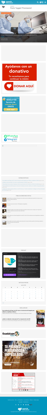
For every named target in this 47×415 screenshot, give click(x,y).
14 (29, 293)
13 (23, 293)
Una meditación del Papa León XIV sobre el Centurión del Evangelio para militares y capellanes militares (20, 180)
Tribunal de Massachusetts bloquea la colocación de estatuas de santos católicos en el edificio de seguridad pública (23, 185)
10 (5, 293)
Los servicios (26, 399)
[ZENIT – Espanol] (13, 2)
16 (41, 293)
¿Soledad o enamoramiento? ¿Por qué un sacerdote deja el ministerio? (15, 182)
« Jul (3, 302)
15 (35, 293)
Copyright (20, 402)
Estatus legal (36, 399)
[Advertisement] (23, 53)
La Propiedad (20, 399)
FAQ (16, 399)
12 (17, 293)
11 (11, 293)
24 (5, 298)
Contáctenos (25, 402)
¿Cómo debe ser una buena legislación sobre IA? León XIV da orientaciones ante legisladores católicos (25, 215)
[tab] (18, 374)
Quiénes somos (11, 399)
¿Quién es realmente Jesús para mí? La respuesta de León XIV (16, 319)
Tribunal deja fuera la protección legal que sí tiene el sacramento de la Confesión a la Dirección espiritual (20, 184)
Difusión (31, 399)
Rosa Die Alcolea (4, 39)
